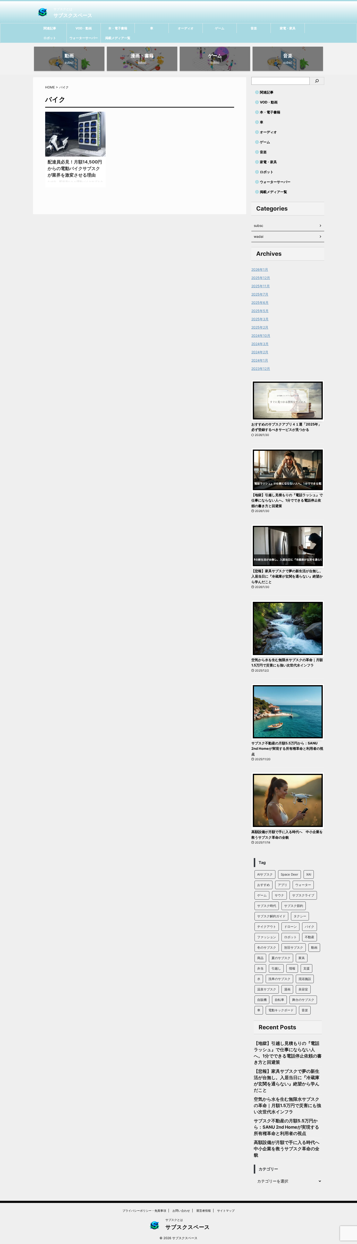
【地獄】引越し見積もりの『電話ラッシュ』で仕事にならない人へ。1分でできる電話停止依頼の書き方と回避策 (287, 500)
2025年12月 (260, 278)
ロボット (49, 38)
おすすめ (263, 885)
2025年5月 (260, 311)
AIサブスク (265, 874)
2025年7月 (259, 294)
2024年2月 (259, 352)
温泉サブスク (266, 989)
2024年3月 (260, 344)
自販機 (262, 1000)
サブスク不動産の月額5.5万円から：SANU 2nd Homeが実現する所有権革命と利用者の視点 (287, 748)
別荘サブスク (293, 947)
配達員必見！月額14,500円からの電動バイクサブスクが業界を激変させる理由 (75, 168)
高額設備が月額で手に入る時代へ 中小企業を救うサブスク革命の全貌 (289, 1149)
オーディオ (186, 28)
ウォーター (303, 885)
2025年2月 (259, 327)
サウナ (279, 895)
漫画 (287, 989)
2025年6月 (260, 302)
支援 (306, 968)
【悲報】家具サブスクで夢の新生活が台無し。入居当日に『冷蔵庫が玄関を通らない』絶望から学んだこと (287, 576)
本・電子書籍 (117, 28)
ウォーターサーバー (83, 38)
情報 (292, 968)
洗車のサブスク (279, 979)
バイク (309, 927)
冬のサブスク (266, 947)
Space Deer (289, 874)
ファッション (266, 937)
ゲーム (219, 28)
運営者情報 (203, 1210)
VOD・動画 (84, 28)
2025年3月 (260, 319)
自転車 (279, 1000)
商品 (260, 958)
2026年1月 (259, 269)
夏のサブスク (281, 958)
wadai (258, 236)
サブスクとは (174, 1220)
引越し (276, 968)
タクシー (300, 916)
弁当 (260, 968)
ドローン (290, 927)
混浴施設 (304, 979)
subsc (258, 225)
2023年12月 (260, 368)
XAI (308, 874)
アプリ (282, 885)
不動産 (309, 937)
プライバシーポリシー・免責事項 (144, 1210)
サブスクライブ (303, 895)
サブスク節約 (293, 906)
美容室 (303, 989)
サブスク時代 (266, 906)
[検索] (317, 81)
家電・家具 (288, 28)
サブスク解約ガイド (271, 916)
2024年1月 (259, 360)
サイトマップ (226, 1210)
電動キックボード (281, 1010)
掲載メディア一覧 (117, 38)
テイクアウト (266, 927)
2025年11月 (260, 286)
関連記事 (49, 28)
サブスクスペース (72, 15)
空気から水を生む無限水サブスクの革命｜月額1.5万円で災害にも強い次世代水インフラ (287, 1105)
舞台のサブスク (303, 1000)
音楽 (254, 28)
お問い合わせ (181, 1210)
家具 (301, 958)
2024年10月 (260, 335)
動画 (314, 947)
